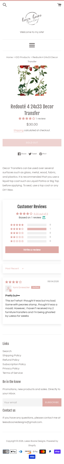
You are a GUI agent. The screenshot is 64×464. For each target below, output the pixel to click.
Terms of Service (13, 373)
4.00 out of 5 (41, 213)
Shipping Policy (12, 355)
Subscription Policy (14, 364)
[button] (27, 118)
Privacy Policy (11, 368)
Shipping (19, 130)
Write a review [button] (32, 249)
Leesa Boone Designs (34, 441)
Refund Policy (11, 359)
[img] (13, 282)
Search (7, 351)
